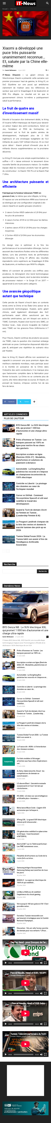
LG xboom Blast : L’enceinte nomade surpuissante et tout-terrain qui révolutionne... (31, 785)
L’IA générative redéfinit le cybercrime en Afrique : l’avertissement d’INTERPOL (32, 833)
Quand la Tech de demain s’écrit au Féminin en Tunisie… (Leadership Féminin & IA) (31, 513)
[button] (4, 3)
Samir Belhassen (10, 70)
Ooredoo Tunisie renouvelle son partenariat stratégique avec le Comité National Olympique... (32, 918)
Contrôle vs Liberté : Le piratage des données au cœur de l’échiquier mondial (31, 486)
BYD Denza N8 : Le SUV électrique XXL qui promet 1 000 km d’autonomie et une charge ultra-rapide (25, 630)
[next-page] (8, 551)
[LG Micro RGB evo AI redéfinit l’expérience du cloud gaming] (8, 895)
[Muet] (41, 963)
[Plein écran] (45, 963)
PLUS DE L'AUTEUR (14, 418)
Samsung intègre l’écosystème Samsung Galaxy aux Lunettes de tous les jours (32, 870)
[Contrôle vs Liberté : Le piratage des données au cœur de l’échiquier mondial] (8, 486)
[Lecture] (5, 963)
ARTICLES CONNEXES (15, 414)
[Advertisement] (25, 1080)
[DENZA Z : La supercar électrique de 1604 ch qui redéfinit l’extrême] (8, 883)
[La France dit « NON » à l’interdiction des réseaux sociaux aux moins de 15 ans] (8, 749)
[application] (25, 952)
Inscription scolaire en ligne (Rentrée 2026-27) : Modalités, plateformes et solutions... (32, 664)
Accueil (4, 9)
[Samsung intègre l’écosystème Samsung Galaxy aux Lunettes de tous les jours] (8, 870)
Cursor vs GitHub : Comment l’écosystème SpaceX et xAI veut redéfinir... (30, 701)
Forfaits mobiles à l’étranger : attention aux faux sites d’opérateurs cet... (32, 761)
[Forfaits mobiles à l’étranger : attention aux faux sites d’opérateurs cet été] (8, 761)
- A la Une (13, 9)
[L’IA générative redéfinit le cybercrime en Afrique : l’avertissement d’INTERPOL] (8, 834)
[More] (34, 401)
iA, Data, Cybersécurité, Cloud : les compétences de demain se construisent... (30, 773)
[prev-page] (4, 551)
